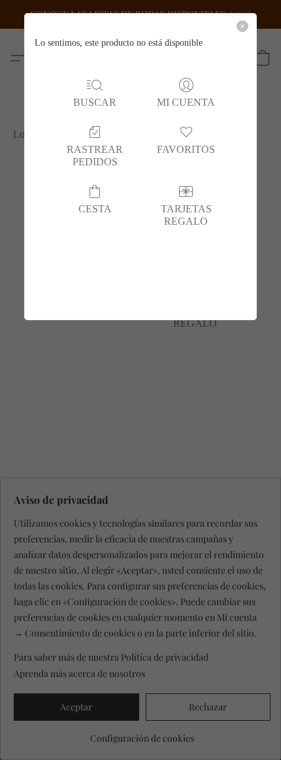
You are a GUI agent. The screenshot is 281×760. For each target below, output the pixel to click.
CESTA (95, 208)
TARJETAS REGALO (186, 215)
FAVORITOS (186, 149)
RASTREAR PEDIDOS (95, 155)
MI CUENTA (186, 102)
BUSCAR (94, 102)
